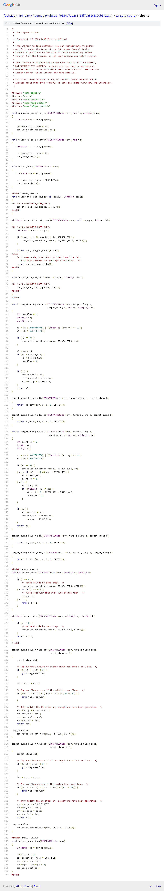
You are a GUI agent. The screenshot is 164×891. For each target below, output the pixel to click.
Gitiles (19, 886)
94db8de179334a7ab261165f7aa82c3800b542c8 (77, 15)
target (120, 15)
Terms (37, 886)
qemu (38, 15)
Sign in (157, 5)
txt (150, 886)
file (69, 23)
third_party (24, 15)
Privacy (28, 886)
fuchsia (8, 15)
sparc (131, 15)
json (158, 886)
